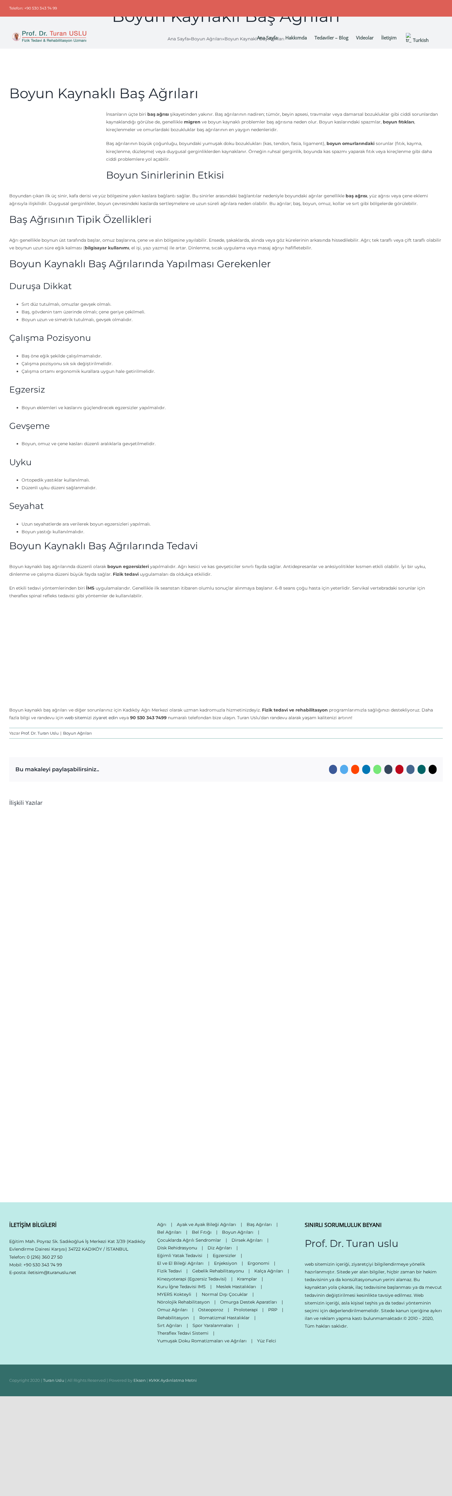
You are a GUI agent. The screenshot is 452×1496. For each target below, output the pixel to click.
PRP (272, 1310)
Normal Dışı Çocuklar (225, 1294)
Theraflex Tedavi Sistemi (182, 1333)
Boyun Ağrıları (77, 733)
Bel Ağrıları (169, 1232)
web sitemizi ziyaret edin (91, 717)
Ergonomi (258, 1263)
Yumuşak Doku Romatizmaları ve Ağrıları (202, 1341)
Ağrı (161, 1224)
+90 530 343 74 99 (42, 1265)
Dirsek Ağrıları (247, 1240)
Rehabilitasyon (173, 1318)
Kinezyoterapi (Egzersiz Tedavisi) (192, 1279)
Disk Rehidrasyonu (177, 1248)
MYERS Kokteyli (174, 1294)
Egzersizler (224, 1255)
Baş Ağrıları (259, 1224)
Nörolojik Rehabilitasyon (183, 1302)
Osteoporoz (210, 1310)
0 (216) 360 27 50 (44, 1257)
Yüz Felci (266, 1341)
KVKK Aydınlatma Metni (173, 1380)
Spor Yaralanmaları (212, 1325)
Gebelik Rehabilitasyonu (218, 1271)
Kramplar (247, 1279)
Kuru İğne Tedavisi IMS (181, 1286)
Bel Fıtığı (202, 1232)
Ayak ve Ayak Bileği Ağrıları (206, 1224)
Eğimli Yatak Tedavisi (179, 1255)
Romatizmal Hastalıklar (224, 1318)
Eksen (139, 1380)
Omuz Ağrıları (172, 1310)
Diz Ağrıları (220, 1248)
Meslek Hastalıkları (236, 1286)
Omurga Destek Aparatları (248, 1302)
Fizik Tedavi (169, 1271)
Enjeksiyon (225, 1263)
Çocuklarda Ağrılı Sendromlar (189, 1240)
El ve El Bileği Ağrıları (180, 1263)
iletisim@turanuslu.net (52, 1272)
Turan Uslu (53, 1380)
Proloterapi (246, 1310)
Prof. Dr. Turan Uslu (40, 733)
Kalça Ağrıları (268, 1271)
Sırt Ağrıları (169, 1325)
